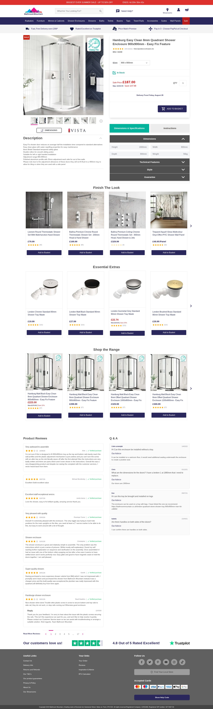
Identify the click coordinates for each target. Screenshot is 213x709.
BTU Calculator (85, 674)
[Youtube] (166, 662)
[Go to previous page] (46, 634)
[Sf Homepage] (33, 11)
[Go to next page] (83, 634)
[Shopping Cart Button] (187, 9)
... (73, 634)
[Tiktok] (182, 662)
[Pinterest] (157, 662)
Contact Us (27, 661)
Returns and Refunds (31, 670)
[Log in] (178, 9)
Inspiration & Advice (86, 670)
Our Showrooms (29, 692)
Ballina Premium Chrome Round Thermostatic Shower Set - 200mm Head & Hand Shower (84, 235)
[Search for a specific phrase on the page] (100, 11)
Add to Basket (44, 253)
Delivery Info (28, 665)
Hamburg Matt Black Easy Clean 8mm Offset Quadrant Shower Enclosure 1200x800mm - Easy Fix (167, 397)
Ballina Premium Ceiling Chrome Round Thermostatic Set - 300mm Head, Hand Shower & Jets (125, 235)
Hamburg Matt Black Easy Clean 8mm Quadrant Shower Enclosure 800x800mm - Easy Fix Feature (42, 397)
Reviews (82, 665)
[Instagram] (174, 662)
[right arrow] (101, 121)
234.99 (118, 86)
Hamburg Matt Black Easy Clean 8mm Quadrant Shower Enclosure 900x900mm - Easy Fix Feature (84, 397)
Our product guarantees (32, 678)
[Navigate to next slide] (190, 225)
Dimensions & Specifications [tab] (129, 128)
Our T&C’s (27, 674)
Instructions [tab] (170, 128)
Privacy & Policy (29, 683)
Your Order (83, 661)
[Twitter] (149, 662)
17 (78, 634)
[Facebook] (141, 662)
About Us (26, 687)
